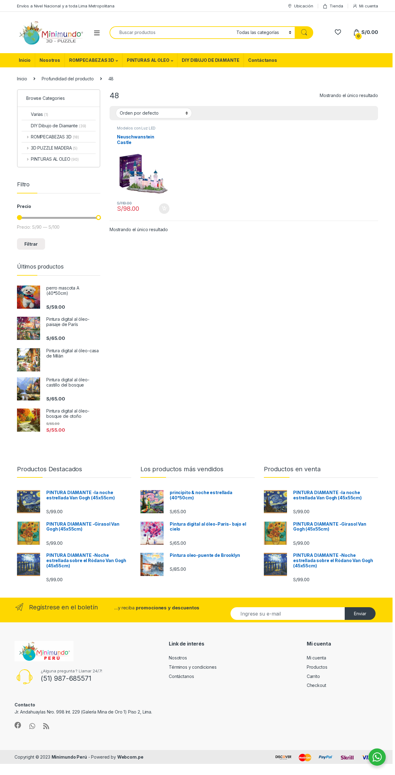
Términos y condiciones (193, 667)
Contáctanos (262, 60)
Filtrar (31, 244)
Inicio (25, 60)
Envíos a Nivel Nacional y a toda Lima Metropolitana (65, 5)
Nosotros (50, 60)
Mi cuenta (368, 5)
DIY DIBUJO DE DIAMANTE (210, 60)
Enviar (360, 613)
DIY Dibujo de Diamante (58, 125)
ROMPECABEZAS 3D (91, 60)
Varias (39, 114)
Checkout (316, 685)
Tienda (336, 5)
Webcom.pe (130, 757)
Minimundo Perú (69, 757)
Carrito (313, 676)
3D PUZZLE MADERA (54, 147)
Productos (317, 667)
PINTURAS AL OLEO (148, 60)
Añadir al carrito (162, 208)
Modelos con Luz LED (136, 128)
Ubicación (303, 5)
